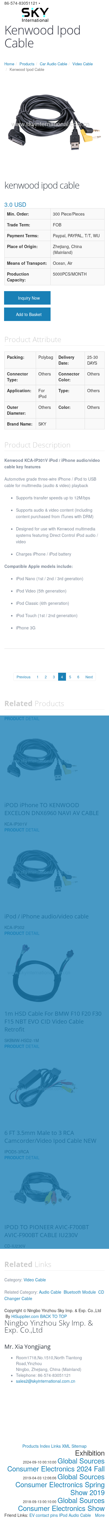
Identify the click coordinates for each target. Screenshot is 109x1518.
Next (89, 676)
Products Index (36, 1446)
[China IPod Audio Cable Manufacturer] (34, 14)
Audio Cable (50, 1292)
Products (27, 63)
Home (9, 63)
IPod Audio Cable (75, 1515)
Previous (24, 676)
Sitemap (79, 1446)
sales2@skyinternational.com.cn (45, 1381)
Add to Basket (29, 314)
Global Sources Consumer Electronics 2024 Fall (56, 1464)
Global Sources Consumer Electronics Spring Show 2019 (60, 1484)
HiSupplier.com (25, 1316)
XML (66, 1446)
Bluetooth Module (80, 1292)
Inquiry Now (29, 298)
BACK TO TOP (53, 1316)
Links (56, 1446)
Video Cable (82, 63)
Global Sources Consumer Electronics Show (61, 1504)
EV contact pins (44, 1515)
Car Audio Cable (53, 63)
